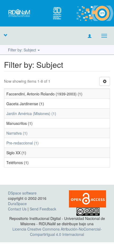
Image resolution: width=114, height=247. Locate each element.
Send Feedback (43, 208)
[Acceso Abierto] (87, 198)
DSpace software (22, 193)
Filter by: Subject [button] (22, 49)
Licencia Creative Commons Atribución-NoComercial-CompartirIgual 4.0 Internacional (57, 231)
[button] (5, 35)
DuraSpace (17, 203)
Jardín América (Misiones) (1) (31, 113)
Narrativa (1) (17, 133)
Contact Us (17, 208)
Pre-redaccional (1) (22, 142)
